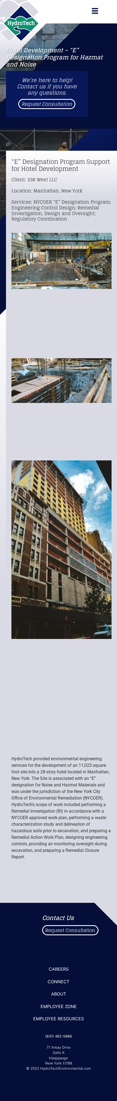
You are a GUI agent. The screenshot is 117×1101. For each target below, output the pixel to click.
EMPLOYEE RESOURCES (58, 1018)
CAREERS (59, 969)
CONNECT (58, 981)
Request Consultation (46, 104)
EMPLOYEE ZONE (59, 1006)
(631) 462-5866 (58, 1036)
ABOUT (58, 994)
